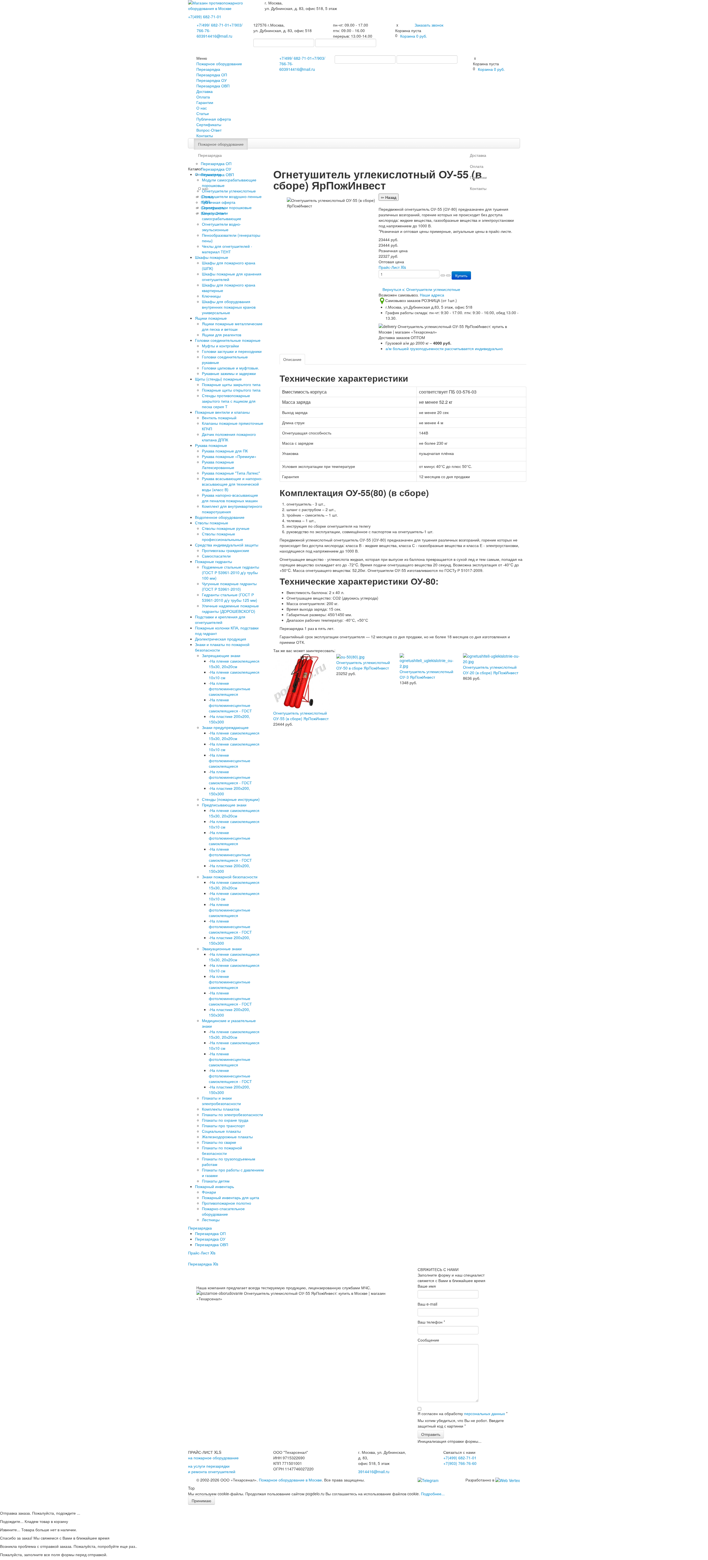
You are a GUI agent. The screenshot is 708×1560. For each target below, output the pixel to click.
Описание (292, 359)
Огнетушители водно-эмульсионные (221, 226)
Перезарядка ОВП (213, 85)
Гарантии (204, 102)
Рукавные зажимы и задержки (229, 373)
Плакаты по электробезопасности (232, 1114)
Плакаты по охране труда (225, 1120)
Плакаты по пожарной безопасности (222, 1150)
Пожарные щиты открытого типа (231, 390)
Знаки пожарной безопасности (229, 876)
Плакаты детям (216, 1181)
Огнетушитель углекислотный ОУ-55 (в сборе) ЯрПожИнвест (301, 715)
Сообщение (428, 1340)
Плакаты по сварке (219, 1142)
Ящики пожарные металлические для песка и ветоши (232, 326)
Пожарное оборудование (219, 63)
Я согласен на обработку (462, 1413)
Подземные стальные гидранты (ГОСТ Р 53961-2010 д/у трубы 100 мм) (230, 572)
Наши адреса (432, 295)
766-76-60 (460, 1463)
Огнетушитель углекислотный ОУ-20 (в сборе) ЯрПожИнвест (490, 669)
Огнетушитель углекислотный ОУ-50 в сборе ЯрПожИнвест (363, 665)
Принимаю (201, 1500)
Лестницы (211, 1219)
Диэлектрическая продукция (220, 639)
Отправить (430, 1434)
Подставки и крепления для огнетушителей (220, 619)
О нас (201, 108)
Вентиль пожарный (219, 417)
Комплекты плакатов (220, 1109)
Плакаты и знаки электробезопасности (221, 1100)
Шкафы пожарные (211, 257)
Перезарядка (208, 69)
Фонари (209, 1192)
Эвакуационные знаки (222, 948)
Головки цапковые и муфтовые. (230, 368)
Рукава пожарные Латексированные (218, 464)
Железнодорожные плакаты (227, 1136)
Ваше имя (427, 1286)
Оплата (203, 97)
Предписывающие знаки (224, 805)
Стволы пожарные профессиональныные (222, 536)
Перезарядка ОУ (211, 80)
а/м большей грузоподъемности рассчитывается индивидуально (444, 348)
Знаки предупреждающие (225, 727)
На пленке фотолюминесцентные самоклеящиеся (229, 688)
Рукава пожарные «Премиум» (229, 456)
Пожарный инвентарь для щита (230, 1197)
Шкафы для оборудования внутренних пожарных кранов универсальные (229, 307)
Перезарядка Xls (203, 1264)
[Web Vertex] (507, 1480)
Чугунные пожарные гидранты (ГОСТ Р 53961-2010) (229, 586)
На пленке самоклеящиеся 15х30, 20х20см (234, 663)
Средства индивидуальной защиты (226, 545)
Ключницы (211, 296)
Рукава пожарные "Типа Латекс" (231, 473)
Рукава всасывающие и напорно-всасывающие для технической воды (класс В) (232, 484)
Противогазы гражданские (225, 550)
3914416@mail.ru (216, 36)
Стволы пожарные (211, 522)
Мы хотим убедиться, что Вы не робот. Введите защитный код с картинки (461, 1423)
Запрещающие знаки (221, 655)
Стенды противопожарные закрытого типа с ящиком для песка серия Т (229, 401)
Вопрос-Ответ (209, 130)
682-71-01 (204, 16)
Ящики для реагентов (221, 334)
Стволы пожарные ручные (225, 528)
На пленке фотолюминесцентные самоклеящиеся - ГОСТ (230, 705)
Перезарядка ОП (211, 74)
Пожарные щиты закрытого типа (231, 384)
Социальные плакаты (221, 1131)
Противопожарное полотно (226, 1203)
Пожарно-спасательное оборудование (223, 1211)
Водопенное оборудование (219, 517)
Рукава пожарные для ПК (225, 451)
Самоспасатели (216, 556)
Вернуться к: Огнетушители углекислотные (421, 289)
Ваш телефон (431, 1322)
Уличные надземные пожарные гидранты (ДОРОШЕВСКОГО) (230, 608)
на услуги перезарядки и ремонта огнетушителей (211, 1468)
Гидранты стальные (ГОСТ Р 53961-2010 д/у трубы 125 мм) (229, 597)
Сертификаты (208, 124)
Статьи (202, 113)
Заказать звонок (429, 25)
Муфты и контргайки (220, 345)
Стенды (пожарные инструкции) (231, 799)
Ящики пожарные (211, 318)
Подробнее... (433, 1493)
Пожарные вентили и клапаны (222, 412)
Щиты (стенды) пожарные (218, 379)
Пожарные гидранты (213, 561)
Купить (461, 275)
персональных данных (484, 1413)
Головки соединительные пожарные (228, 340)
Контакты (204, 135)
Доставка (204, 91)
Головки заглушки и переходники (232, 351)
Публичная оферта (213, 119)
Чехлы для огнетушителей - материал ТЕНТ (227, 248)
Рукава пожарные (211, 445)
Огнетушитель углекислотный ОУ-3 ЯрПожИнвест (426, 674)
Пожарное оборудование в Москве (290, 1480)
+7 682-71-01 (213, 25)
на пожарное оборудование (213, 1457)
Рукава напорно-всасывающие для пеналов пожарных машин (230, 497)
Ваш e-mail (427, 1304)
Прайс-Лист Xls (201, 1253)
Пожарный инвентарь (214, 1186)
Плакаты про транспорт (223, 1125)
